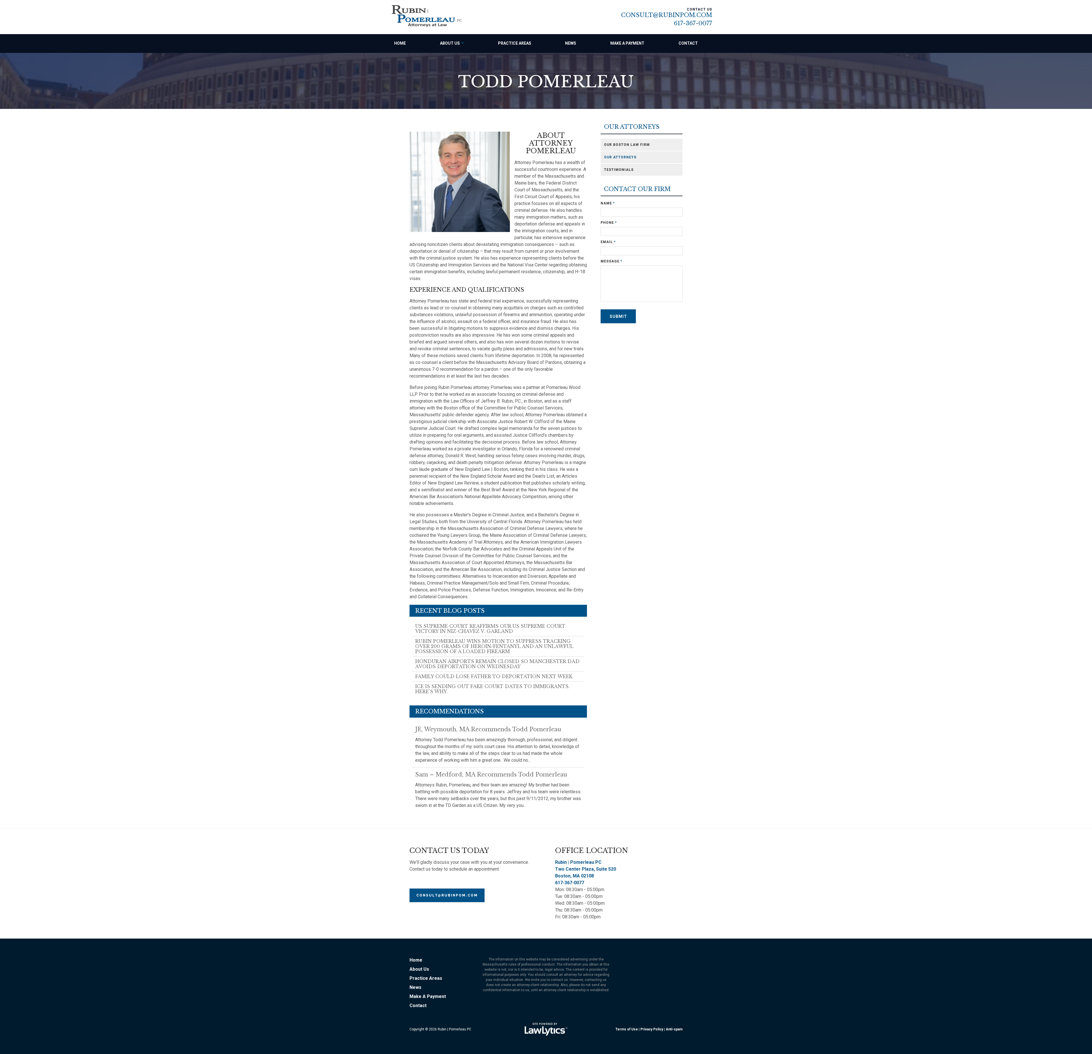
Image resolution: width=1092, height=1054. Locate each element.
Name (608, 203)
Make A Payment (627, 43)
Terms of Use (626, 1029)
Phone (609, 223)
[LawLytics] (546, 1029)
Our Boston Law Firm (627, 145)
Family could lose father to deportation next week (493, 676)
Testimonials (619, 170)
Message (611, 261)
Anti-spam (674, 1029)
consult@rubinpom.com (447, 895)
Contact (688, 43)
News (570, 43)
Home (400, 43)
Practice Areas (514, 43)
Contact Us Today (449, 850)
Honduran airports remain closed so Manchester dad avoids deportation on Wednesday (497, 664)
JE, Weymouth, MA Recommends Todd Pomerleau (488, 729)
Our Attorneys (631, 127)
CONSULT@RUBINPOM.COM (666, 15)
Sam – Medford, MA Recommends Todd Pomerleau (491, 774)
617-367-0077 (693, 23)
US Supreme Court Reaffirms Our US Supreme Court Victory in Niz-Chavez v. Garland (490, 628)
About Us (450, 43)
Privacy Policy (651, 1029)
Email (608, 242)
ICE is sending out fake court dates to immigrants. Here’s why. (492, 689)
